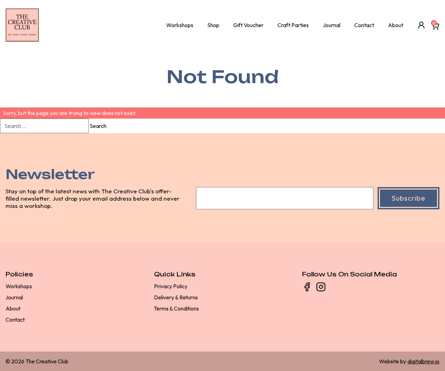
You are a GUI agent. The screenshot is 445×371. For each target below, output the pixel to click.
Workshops (179, 25)
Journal (331, 25)
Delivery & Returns (176, 297)
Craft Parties (293, 25)
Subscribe (408, 198)
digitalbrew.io (423, 361)
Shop (213, 25)
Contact (364, 25)
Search (98, 125)
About (395, 25)
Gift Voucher (248, 25)
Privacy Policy (170, 286)
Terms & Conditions (176, 308)
